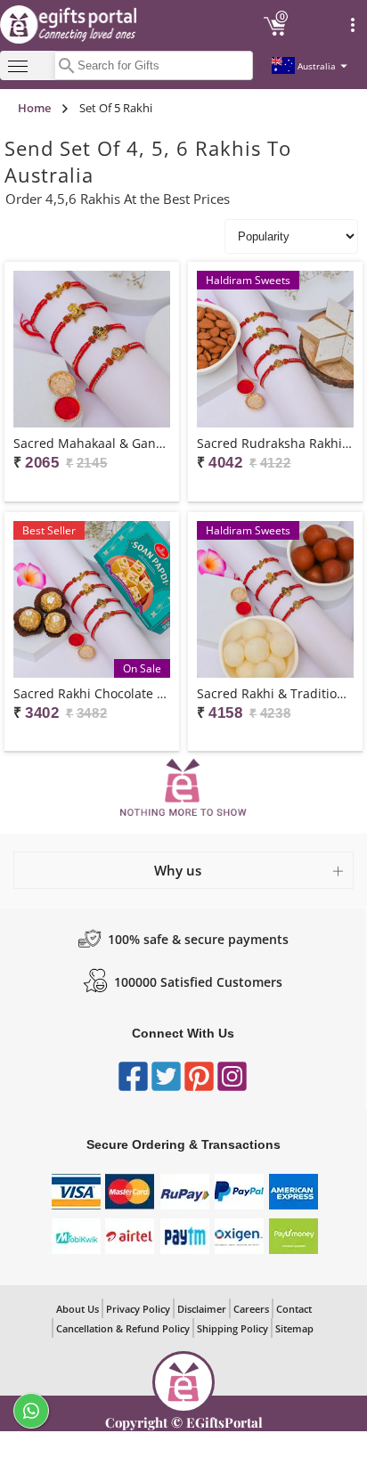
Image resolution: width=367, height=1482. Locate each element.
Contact (294, 1308)
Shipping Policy (232, 1328)
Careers (251, 1308)
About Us (77, 1308)
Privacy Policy (138, 1308)
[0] (275, 33)
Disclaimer (201, 1308)
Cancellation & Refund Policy (123, 1328)
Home (34, 108)
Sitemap (294, 1328)
